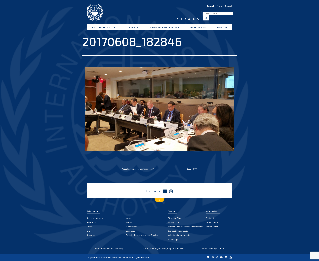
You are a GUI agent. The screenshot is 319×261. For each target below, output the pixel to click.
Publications (131, 226)
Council (90, 226)
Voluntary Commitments (179, 235)
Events (129, 222)
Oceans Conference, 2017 (144, 169)
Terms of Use (212, 222)
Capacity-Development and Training (142, 235)
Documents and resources (163, 27)
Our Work (132, 27)
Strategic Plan (174, 218)
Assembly (91, 222)
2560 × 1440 (192, 169)
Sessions (221, 27)
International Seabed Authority (117, 257)
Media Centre (197, 27)
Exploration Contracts (178, 231)
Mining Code (173, 222)
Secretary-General (95, 218)
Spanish (228, 6)
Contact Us (210, 218)
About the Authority (103, 27)
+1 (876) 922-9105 (216, 248)
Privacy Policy (212, 226)
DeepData (130, 231)
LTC (88, 231)
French (220, 6)
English (210, 6)
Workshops (173, 239)
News (128, 218)
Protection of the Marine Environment (185, 226)
